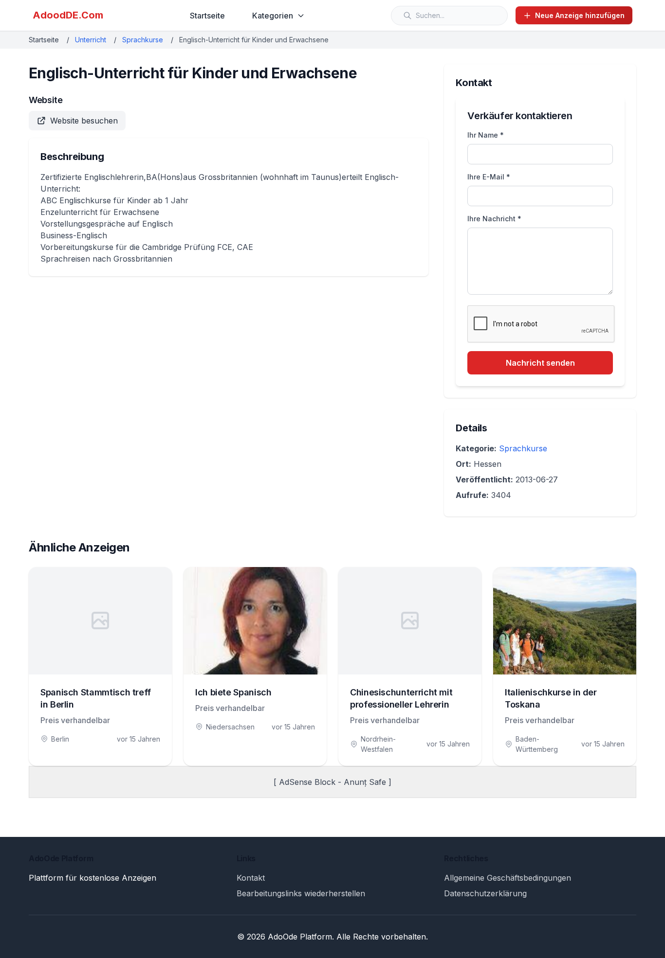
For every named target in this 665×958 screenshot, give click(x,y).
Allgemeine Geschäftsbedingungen (507, 878)
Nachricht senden (540, 363)
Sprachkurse (142, 39)
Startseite (207, 15)
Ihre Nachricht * (494, 218)
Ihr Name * (485, 135)
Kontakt (251, 878)
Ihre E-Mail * (488, 177)
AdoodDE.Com (68, 15)
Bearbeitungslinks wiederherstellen (301, 893)
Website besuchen (84, 120)
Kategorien (272, 15)
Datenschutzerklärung (485, 893)
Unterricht (90, 39)
